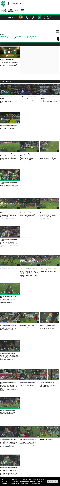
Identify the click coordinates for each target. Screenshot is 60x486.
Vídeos (8, 4)
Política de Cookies (19, 483)
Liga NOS (4, 12)
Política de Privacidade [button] (33, 483)
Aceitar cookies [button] (52, 481)
